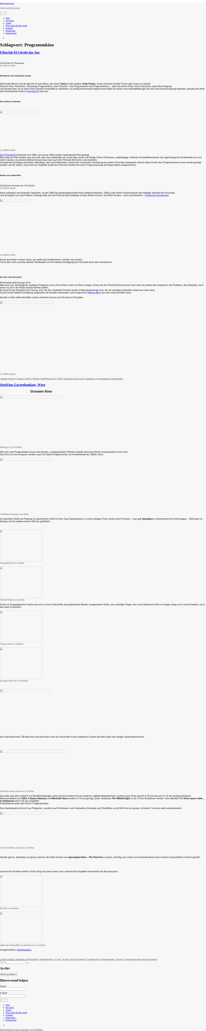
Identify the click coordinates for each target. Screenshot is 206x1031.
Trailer (8, 23)
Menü (3, 13)
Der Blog (10, 20)
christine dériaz (6, 379)
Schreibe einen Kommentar (145, 959)
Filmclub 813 (32, 91)
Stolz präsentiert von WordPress (29, 1029)
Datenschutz (11, 33)
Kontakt (9, 28)
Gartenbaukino (24, 950)
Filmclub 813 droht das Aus (20, 52)
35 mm (58, 959)
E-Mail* (3, 993)
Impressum (10, 31)
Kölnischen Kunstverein (157, 195)
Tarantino (119, 959)
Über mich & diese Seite (16, 25)
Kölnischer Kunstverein (73, 379)
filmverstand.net (7, 3)
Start (8, 18)
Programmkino (103, 379)
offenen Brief (94, 292)
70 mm (65, 959)
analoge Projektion (77, 959)
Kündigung (90, 379)
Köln (60, 379)
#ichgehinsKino (47, 959)
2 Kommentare (116, 379)
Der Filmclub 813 (8, 155)
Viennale (129, 959)
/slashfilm (34, 959)
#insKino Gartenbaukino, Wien (22, 385)
